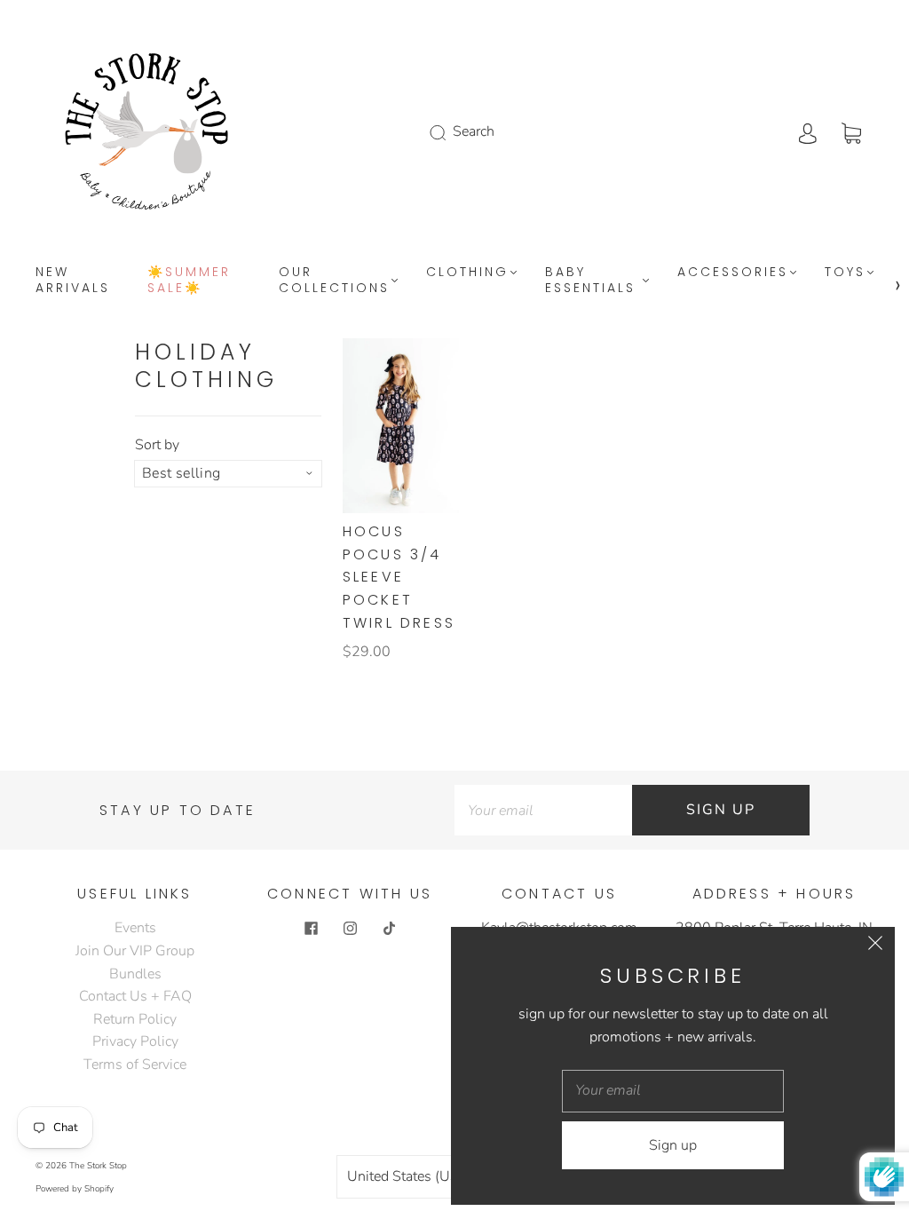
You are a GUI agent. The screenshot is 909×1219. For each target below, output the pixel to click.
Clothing (467, 273)
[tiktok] (388, 927)
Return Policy (135, 1019)
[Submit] (449, 132)
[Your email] (543, 810)
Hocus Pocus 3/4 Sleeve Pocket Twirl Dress (399, 576)
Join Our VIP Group (134, 951)
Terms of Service (134, 1064)
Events (135, 928)
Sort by (157, 445)
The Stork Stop (98, 1166)
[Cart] (851, 131)
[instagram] (349, 927)
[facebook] (310, 927)
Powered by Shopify (75, 1189)
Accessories (732, 273)
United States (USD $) (418, 1176)
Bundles (135, 974)
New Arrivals (73, 280)
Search (473, 131)
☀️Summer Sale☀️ (189, 280)
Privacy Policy (135, 1041)
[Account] (807, 131)
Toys (845, 273)
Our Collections (334, 280)
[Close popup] (875, 946)
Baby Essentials (590, 280)
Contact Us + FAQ (135, 996)
